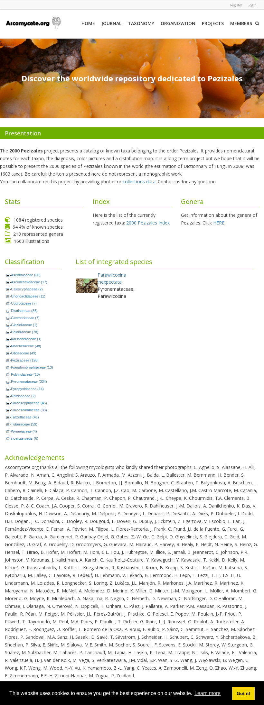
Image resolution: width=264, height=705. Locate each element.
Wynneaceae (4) (24, 431)
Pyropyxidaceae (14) (27, 389)
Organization (178, 23)
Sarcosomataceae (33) (29, 410)
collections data (139, 182)
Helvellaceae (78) (24, 332)
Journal (111, 23)
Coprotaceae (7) (24, 303)
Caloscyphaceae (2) (27, 289)
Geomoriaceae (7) (25, 318)
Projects (213, 23)
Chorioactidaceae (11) (28, 296)
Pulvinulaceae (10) (25, 374)
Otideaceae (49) (23, 353)
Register (236, 5)
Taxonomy (141, 23)
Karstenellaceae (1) (26, 339)
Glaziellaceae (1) (24, 325)
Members (241, 23)
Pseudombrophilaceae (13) (32, 367)
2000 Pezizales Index (148, 223)
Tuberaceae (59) (24, 424)
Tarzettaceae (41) (25, 417)
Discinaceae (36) (24, 311)
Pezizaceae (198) (25, 360)
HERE (218, 223)
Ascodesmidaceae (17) (29, 282)
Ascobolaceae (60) (26, 275)
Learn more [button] (207, 693)
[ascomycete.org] (33, 22)
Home (88, 23)
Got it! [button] (243, 693)
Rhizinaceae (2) (23, 396)
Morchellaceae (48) (26, 346)
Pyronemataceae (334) (29, 381)
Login (252, 5)
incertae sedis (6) (24, 438)
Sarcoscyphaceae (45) (29, 403)
